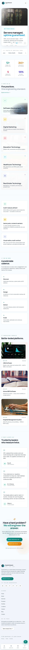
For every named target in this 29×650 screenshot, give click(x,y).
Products (3, 601)
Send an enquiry (7, 578)
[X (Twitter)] (13, 585)
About (2, 596)
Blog (2, 611)
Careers (3, 609)
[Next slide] (25, 43)
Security (11, 638)
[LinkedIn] (2, 585)
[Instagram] (6, 585)
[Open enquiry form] (26, 641)
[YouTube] (16, 585)
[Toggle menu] (25, 3)
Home (2, 593)
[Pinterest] (20, 585)
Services (3, 598)
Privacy (2, 638)
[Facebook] (9, 585)
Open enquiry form (7, 628)
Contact (3, 614)
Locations (3, 606)
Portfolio (3, 603)
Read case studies (13, 543)
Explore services (5, 92)
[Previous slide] (11, 43)
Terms (7, 638)
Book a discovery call (13, 539)
